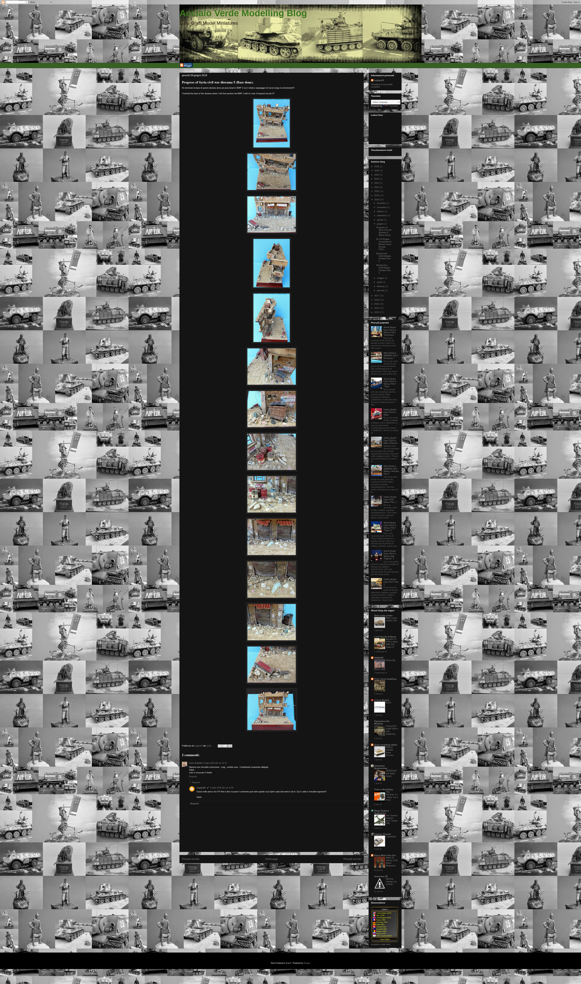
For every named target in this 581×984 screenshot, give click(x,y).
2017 (377, 295)
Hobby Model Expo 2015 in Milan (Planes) (390, 440)
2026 (377, 166)
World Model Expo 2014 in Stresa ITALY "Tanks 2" (390, 526)
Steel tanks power (383, 615)
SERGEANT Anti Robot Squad (391, 773)
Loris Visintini (195, 763)
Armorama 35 (381, 876)
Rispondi (193, 776)
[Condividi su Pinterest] (230, 746)
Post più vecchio (352, 859)
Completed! (391, 836)
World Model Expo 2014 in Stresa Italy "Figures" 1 (390, 555)
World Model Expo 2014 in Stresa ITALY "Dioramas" (390, 331)
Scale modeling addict (385, 745)
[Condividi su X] (224, 746)
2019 (377, 195)
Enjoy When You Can (385, 855)
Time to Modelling (383, 789)
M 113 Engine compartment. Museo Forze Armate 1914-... (384, 244)
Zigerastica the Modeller (382, 722)
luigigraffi (201, 788)
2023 (377, 179)
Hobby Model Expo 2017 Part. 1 (391, 582)
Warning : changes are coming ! (391, 881)
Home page (271, 859)
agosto (380, 219)
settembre (382, 215)
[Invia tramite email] (219, 746)
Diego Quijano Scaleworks (381, 811)
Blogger (307, 963)
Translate (393, 106)
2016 (377, 300)
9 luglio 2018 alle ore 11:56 (221, 788)
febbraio (381, 286)
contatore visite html (380, 944)
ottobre (380, 211)
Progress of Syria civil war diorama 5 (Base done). (384, 231)
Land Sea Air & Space (385, 636)
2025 (377, 170)
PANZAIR (378, 658)
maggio (381, 278)
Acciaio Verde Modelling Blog (243, 13)
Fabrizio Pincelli (382, 834)
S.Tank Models (381, 700)
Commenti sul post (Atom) (276, 869)
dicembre (381, 203)
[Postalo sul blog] (222, 746)
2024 (377, 175)
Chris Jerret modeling (385, 679)
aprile (380, 282)
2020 (377, 191)
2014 (377, 308)
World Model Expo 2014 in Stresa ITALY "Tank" (390, 383)
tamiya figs (391, 660)
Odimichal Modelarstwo (380, 767)
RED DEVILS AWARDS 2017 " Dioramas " (391, 355)
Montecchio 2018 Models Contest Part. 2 (383, 257)
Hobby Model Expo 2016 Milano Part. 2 (390, 499)
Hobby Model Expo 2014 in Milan (390, 412)
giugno (380, 224)
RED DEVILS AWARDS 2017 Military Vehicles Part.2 (391, 470)
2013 (377, 312)
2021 (377, 187)
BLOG (388, 702)
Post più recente (190, 859)
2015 (377, 304)
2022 (377, 183)
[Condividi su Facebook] (227, 746)
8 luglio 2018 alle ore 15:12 (215, 763)
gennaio (381, 290)
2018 (377, 199)
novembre (382, 207)
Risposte (196, 782)
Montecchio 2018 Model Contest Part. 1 (383, 269)
